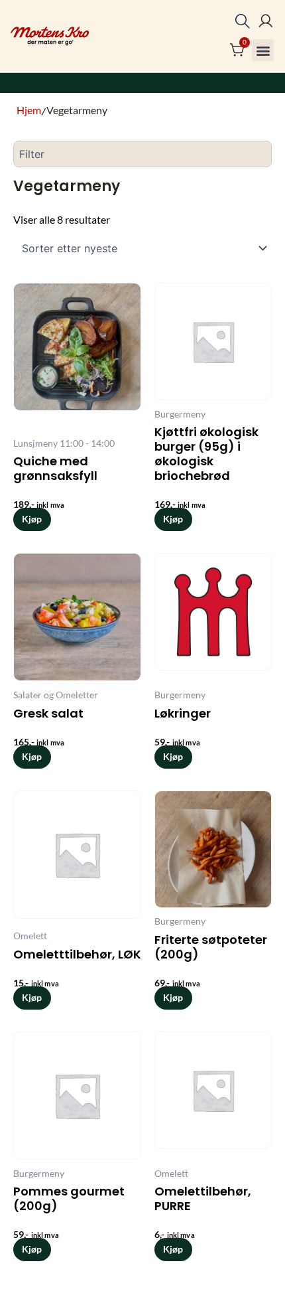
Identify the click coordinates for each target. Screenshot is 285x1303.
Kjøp (32, 518)
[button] (263, 50)
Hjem (29, 110)
